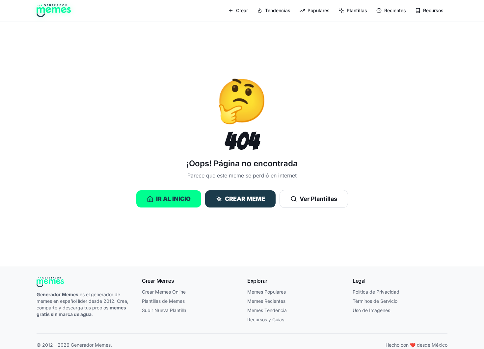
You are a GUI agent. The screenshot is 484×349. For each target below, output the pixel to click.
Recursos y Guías (265, 319)
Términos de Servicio (375, 301)
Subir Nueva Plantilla (164, 310)
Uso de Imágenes (371, 310)
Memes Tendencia (267, 310)
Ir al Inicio (173, 198)
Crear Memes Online (164, 292)
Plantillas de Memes (163, 301)
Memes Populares (266, 292)
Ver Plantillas (318, 198)
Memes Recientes (266, 301)
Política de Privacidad (376, 292)
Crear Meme (245, 198)
